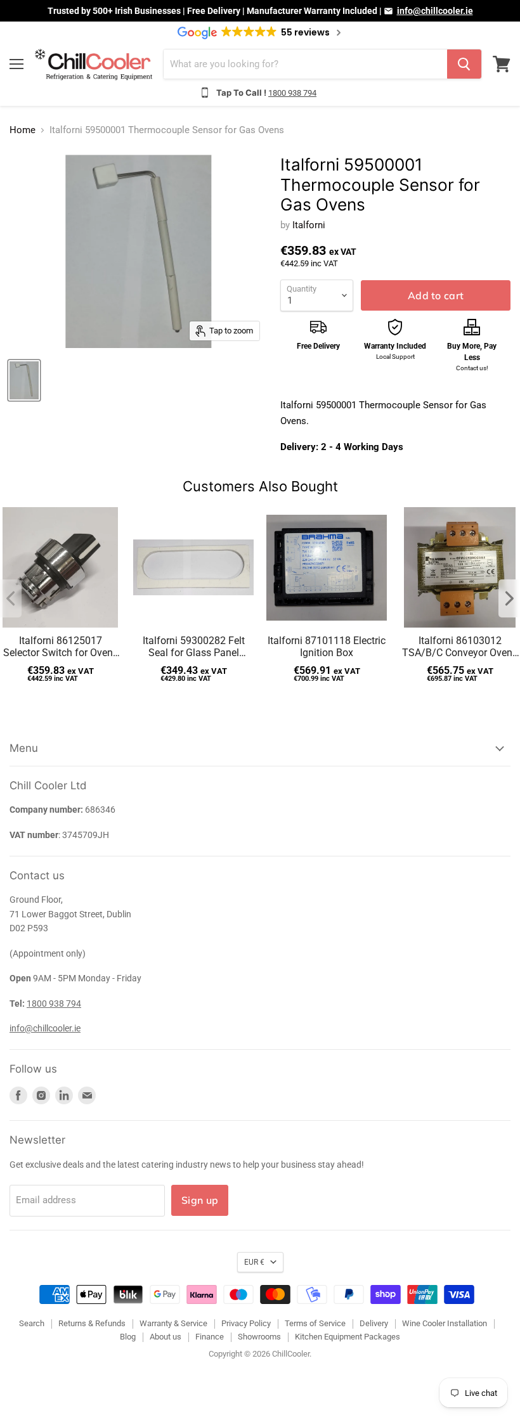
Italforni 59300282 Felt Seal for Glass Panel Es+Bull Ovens (194, 647)
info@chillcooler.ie (435, 11)
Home (23, 130)
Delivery (374, 1323)
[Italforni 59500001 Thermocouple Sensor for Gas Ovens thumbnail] (24, 380)
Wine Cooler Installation (444, 1323)
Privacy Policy (246, 1323)
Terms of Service (315, 1323)
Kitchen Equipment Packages (347, 1336)
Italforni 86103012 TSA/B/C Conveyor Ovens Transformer (459, 647)
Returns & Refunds (92, 1323)
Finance (209, 1336)
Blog (128, 1336)
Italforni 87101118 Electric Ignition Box (327, 646)
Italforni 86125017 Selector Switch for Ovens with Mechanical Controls (60, 647)
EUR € (254, 1262)
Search (31, 1323)
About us (165, 1336)
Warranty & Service (173, 1323)
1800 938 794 (292, 93)
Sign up (199, 1200)
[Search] (464, 64)
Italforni (308, 225)
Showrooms (259, 1336)
